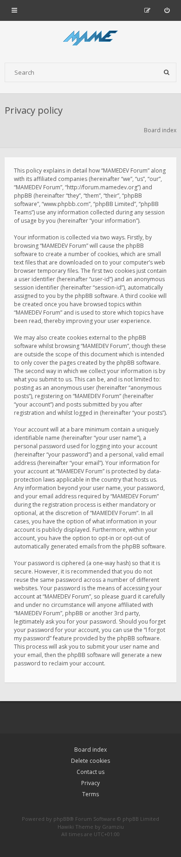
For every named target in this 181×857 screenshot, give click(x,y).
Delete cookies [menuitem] (90, 761)
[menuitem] (166, 10)
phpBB (61, 818)
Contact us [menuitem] (90, 772)
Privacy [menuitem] (90, 783)
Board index (90, 750)
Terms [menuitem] (90, 794)
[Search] (166, 72)
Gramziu (113, 826)
